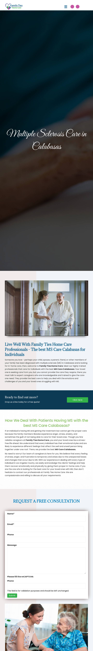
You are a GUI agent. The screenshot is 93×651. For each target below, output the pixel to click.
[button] (72, 6)
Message (12, 545)
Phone (10, 534)
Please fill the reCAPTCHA (20, 576)
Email (10, 524)
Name (11, 513)
